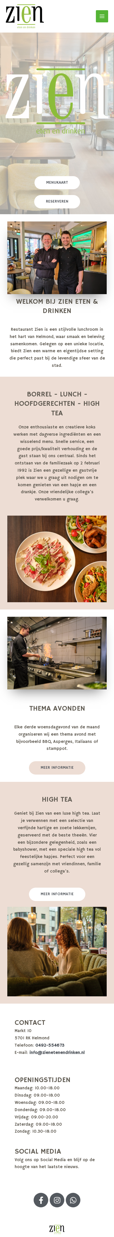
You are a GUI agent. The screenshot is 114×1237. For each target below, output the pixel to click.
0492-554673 (49, 1045)
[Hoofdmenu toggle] (102, 16)
